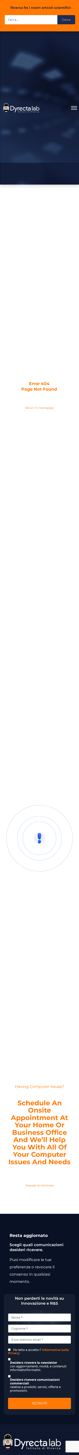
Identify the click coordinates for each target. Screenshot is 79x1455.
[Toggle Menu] (74, 108)
